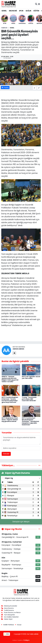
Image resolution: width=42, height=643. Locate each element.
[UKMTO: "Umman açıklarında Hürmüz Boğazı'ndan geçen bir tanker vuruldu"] (11, 369)
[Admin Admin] (6, 350)
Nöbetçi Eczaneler (10, 606)
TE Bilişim (26, 640)
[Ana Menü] (39, 4)
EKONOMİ (13, 11)
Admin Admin (18, 349)
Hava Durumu (9, 608)
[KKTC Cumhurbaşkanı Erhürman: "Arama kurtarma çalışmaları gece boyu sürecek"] (11, 390)
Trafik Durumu (9, 610)
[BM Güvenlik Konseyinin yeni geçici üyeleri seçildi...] (21, 72)
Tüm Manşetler (9, 615)
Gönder (6, 454)
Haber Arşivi (8, 619)
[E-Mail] (14, 353)
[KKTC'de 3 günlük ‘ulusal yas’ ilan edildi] (31, 369)
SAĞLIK (28, 11)
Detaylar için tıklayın (21, 521)
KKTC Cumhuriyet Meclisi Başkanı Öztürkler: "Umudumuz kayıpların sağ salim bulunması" (30, 421)
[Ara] (36, 4)
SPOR (21, 11)
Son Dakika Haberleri (11, 617)
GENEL (4, 11)
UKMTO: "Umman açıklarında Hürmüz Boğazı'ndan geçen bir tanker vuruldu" (10, 379)
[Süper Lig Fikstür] (39, 529)
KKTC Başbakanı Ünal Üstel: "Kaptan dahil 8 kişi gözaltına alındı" (10, 419)
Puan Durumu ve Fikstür (12, 612)
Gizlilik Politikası (8, 625)
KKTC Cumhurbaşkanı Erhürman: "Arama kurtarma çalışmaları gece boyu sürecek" (10, 399)
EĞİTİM (36, 11)
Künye (19, 625)
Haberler (4, 28)
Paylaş (6, 87)
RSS (7, 634)
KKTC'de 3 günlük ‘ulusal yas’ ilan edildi (31, 377)
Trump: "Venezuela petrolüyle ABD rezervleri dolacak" (29, 399)
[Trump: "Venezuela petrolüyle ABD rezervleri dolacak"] (31, 390)
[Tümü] (39, 465)
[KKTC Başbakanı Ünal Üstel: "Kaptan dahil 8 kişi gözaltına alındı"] (11, 411)
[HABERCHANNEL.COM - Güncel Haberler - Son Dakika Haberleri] (8, 4)
